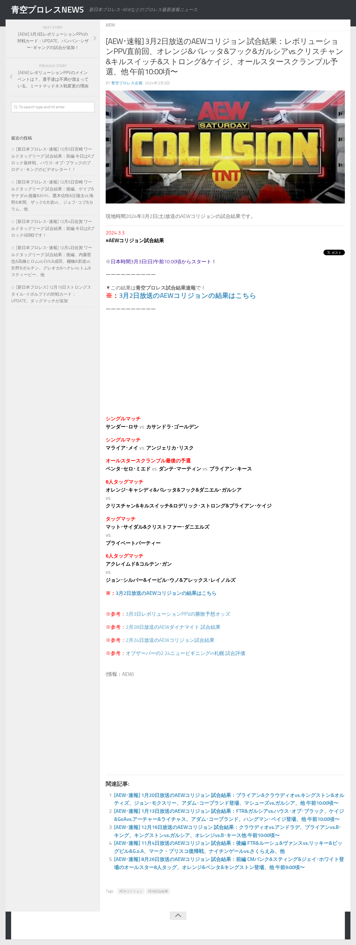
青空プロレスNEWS (47, 10)
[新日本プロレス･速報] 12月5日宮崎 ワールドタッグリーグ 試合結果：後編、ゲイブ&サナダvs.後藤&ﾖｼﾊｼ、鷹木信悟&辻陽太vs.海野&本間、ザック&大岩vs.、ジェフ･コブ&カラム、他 (52, 196)
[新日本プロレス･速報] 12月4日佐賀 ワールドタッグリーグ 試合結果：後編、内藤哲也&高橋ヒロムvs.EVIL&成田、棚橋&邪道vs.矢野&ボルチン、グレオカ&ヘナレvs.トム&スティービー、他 (51, 261)
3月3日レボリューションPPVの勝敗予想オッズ (178, 614)
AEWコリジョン (131, 891)
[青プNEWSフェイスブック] (335, 927)
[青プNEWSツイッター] (324, 927)
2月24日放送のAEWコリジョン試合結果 (170, 640)
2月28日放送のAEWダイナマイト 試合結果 (173, 627)
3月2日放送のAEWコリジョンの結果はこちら (187, 295)
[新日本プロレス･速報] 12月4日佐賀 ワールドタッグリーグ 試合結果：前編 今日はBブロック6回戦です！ (53, 228)
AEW (110, 25)
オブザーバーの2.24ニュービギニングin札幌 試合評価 (185, 653)
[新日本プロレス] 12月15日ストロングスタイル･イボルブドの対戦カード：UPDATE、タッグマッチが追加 (51, 294)
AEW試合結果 (158, 891)
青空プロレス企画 (126, 83)
